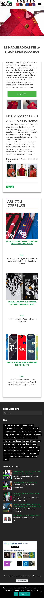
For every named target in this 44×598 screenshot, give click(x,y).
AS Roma (17, 425)
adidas (10, 425)
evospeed (37, 435)
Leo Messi (36, 441)
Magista (18, 444)
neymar (32, 447)
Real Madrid (34, 453)
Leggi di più (24, 594)
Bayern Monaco (27, 425)
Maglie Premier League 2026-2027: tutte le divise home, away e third (27, 472)
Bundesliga (18, 428)
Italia (5, 441)
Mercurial (7, 447)
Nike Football (8, 450)
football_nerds (19, 543)
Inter (35, 438)
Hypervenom (27, 438)
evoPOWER (28, 435)
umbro (6, 460)
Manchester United (29, 444)
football (6, 438)
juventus (12, 441)
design (6, 435)
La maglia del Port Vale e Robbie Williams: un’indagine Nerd (22, 303)
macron (11, 444)
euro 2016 (19, 435)
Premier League (17, 453)
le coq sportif (27, 441)
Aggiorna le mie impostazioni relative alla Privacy (22, 576)
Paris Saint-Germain (32, 450)
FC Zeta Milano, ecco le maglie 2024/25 (26, 515)
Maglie (10, 187)
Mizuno (14, 447)
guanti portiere (16, 438)
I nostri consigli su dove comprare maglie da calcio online (22, 242)
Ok (16, 594)
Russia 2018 (19, 456)
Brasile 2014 (8, 428)
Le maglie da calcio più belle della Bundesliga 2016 (22, 363)
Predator (7, 453)
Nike (38, 447)
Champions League (10, 431)
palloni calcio (18, 450)
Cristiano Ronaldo (34, 431)
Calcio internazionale (30, 428)
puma (26, 453)
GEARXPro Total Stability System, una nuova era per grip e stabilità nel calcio (27, 505)
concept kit (23, 431)
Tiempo (34, 456)
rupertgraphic (8, 456)
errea (12, 435)
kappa (18, 441)
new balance (23, 447)
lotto (5, 444)
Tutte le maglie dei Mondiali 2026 (24, 482)
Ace (5, 425)
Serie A (27, 456)
